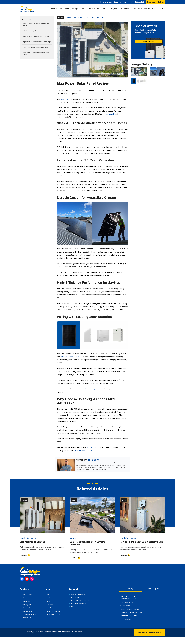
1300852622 (139, 2)
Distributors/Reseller (53, 614)
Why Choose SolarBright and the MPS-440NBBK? (36, 53)
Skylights (113, 9)
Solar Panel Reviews (95, 17)
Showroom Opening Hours (115, 2)
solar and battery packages (86, 389)
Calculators (148, 9)
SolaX (79, 356)
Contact (160, 9)
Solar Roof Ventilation (29, 608)
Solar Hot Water (27, 611)
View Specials (148, 41)
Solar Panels (26, 598)
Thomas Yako (94, 460)
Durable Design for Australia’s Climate (36, 36)
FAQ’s (73, 607)
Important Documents (79, 603)
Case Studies (50, 608)
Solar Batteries (87, 9)
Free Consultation (155, 2)
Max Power (65, 99)
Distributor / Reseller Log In (149, 632)
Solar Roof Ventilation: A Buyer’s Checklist (87, 543)
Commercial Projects (29, 614)
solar (89, 467)
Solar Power (101, 9)
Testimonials (50, 605)
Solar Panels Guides (75, 17)
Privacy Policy (77, 632)
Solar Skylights (27, 605)
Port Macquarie (153, 588)
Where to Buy (26, 618)
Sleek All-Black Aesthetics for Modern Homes (36, 24)
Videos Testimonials (53, 611)
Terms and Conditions (61, 632)
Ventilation (125, 9)
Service (48, 598)
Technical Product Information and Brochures (80, 599)
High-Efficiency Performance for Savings (37, 42)
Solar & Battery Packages (68, 9)
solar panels (110, 114)
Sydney (130, 588)
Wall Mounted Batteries (32, 542)
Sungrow (69, 356)
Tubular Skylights (27, 601)
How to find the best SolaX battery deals (141, 542)
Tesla (62, 356)
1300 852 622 (92, 447)
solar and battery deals (83, 450)
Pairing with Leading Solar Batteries (35, 47)
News (48, 601)
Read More (23, 555)
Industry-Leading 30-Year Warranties (35, 31)
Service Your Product (78, 595)
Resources (136, 9)
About (53, 9)
